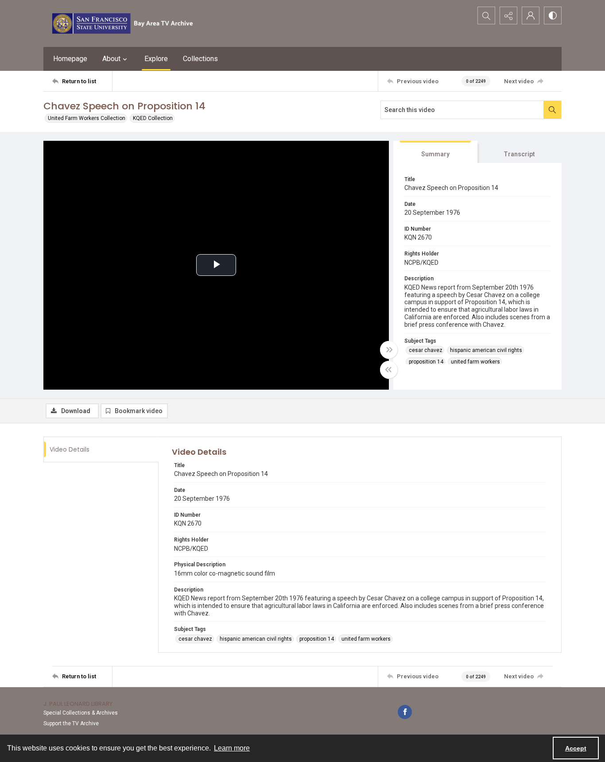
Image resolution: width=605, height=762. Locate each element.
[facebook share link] (405, 712)
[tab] (435, 152)
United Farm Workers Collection (86, 118)
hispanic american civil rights (486, 350)
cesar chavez (425, 350)
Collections (200, 58)
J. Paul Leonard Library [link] (77, 704)
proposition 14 (426, 362)
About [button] (111, 58)
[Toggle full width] (389, 350)
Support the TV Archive (71, 723)
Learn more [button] (232, 748)
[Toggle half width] (389, 370)
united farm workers (475, 362)
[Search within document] (552, 110)
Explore (156, 58)
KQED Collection (153, 118)
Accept (575, 748)
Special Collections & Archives (80, 713)
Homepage (70, 58)
